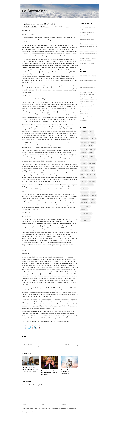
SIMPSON (90, 185)
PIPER (83, 178)
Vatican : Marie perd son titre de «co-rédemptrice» (69, 371)
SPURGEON (84, 192)
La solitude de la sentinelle (87, 63)
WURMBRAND (85, 220)
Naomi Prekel (85, 170)
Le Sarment (33, 10)
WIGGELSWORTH (86, 213)
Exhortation (31, 26)
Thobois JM (84, 199)
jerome (67, 26)
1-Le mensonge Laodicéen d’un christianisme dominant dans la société (88, 48)
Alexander (84, 131)
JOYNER (92, 156)
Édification (25, 26)
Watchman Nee (85, 206)
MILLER (92, 167)
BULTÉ (92, 135)
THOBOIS (93, 195)
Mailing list (51, 2)
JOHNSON (84, 156)
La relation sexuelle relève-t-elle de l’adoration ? (87, 118)
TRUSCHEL (84, 203)
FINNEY (83, 145)
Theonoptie (84, 195)
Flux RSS (73, 2)
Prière (35, 26)
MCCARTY (84, 167)
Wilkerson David (85, 217)
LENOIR (83, 163)
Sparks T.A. (84, 188)
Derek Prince (85, 142)
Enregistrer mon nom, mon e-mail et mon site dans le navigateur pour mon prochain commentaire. (49, 408)
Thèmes (30, 2)
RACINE (83, 181)
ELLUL (93, 142)
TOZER (92, 199)
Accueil (24, 2)
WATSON (83, 210)
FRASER (92, 149)
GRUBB (91, 153)
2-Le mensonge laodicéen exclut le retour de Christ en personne (88, 41)
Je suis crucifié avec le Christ (60, 346)
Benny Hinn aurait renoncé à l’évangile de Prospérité (49, 372)
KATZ (83, 160)
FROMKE (83, 153)
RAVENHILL (92, 181)
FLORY (43, 26)
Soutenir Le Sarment (62, 2)
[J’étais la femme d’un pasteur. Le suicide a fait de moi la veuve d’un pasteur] (30, 360)
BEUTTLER (84, 135)
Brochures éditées (40, 2)
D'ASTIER (93, 138)
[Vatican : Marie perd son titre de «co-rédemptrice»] (69, 362)
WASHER (93, 203)
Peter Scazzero (91, 174)
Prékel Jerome (91, 178)
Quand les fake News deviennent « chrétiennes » (88, 82)
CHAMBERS (84, 138)
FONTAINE (84, 149)
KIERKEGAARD (91, 160)
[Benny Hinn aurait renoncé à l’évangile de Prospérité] (49, 362)
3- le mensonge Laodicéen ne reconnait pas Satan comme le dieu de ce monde (88, 34)
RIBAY (83, 185)
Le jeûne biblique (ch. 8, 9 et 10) (33, 346)
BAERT (91, 131)
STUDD (93, 192)
